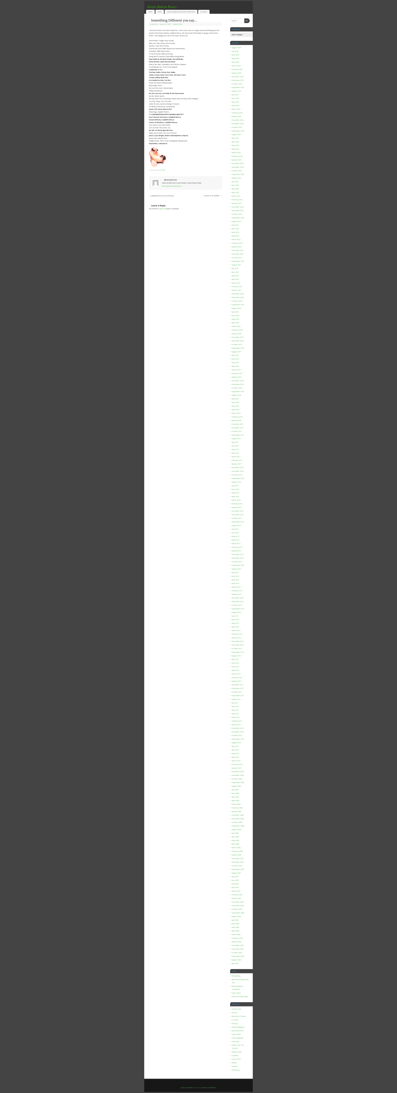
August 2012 (236, 656)
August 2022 (236, 221)
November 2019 (238, 341)
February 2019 (237, 373)
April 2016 (235, 496)
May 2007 (235, 884)
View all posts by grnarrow (172, 186)
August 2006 (236, 916)
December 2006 (238, 902)
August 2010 (236, 743)
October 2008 (237, 822)
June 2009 (235, 793)
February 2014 (237, 591)
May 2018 (235, 406)
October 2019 (237, 344)
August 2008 (236, 829)
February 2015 (237, 547)
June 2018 (235, 402)
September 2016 (238, 478)
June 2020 (235, 315)
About (160, 12)
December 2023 (238, 163)
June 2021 (235, 272)
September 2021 (238, 261)
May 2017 (235, 449)
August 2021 (236, 265)
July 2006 (235, 920)
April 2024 (235, 149)
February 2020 (237, 330)
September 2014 (238, 565)
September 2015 (238, 522)
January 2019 (236, 377)
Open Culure (236, 993)
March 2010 (236, 761)
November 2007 (238, 862)
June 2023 (235, 185)
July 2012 (235, 659)
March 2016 (236, 500)
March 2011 (236, 717)
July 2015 (235, 529)
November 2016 (238, 471)
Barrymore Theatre (239, 1016)
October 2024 (237, 127)
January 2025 (236, 116)
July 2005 (235, 963)
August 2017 (236, 438)
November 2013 (238, 601)
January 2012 (236, 681)
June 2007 (235, 880)
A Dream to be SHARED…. (213, 196)
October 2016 (237, 475)
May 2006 (235, 927)
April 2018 (235, 410)
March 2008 (236, 848)
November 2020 (238, 297)
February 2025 (237, 113)
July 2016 (235, 486)
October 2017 (237, 431)
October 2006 (237, 909)
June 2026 (235, 55)
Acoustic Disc (236, 1009)
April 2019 (235, 366)
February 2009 (237, 808)
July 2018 (235, 399)
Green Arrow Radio (161, 6)
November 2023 (238, 167)
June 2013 (235, 619)
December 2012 (238, 641)
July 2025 (235, 95)
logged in (161, 209)
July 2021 (235, 268)
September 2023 (238, 174)
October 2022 (237, 214)
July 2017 (235, 442)
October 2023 (237, 171)
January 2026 (236, 73)
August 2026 (236, 48)
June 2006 (235, 924)
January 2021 (236, 290)
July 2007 (235, 876)
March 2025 (236, 109)
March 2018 (236, 413)
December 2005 (238, 945)
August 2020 (236, 308)
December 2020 (238, 294)
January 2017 (236, 464)
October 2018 (237, 388)
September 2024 (238, 131)
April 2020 (235, 323)
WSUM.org (236, 1070)
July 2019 (235, 355)
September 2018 (238, 391)
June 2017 (235, 446)
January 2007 (236, 898)
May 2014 (235, 580)
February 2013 (237, 634)
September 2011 (238, 696)
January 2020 (236, 334)
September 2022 (238, 218)
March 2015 (236, 543)
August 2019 (236, 352)
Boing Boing (236, 976)
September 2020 (238, 305)
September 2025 (238, 87)
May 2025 (235, 102)
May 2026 (235, 58)
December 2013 (238, 598)
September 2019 (238, 348)
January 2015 (236, 551)
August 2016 (236, 482)
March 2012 (236, 674)
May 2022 (235, 232)
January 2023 (236, 203)
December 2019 (238, 337)
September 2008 (238, 826)
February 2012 (237, 677)
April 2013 (235, 627)
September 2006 (238, 913)
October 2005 (237, 953)
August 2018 (236, 395)
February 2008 (237, 851)
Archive (234, 1013)
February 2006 (237, 938)
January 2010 (236, 768)
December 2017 (238, 424)
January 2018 (236, 420)
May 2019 (235, 362)
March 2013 (236, 630)
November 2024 (238, 124)
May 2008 (235, 840)
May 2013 (235, 623)
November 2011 (238, 688)
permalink (162, 170)
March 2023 (236, 196)
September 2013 (238, 609)
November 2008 (238, 819)
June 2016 (235, 489)
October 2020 (237, 301)
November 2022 (238, 210)
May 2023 (235, 189)
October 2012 (237, 648)
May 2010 (235, 753)
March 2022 (236, 239)
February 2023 (237, 200)
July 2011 (235, 703)
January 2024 (236, 160)
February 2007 (237, 895)
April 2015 (235, 540)
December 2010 (238, 728)
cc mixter (235, 1020)
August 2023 (236, 178)
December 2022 (238, 207)
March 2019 (236, 370)
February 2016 (237, 504)
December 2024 (238, 120)
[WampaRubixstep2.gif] (158, 166)
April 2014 (235, 583)
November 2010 (238, 732)
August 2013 (236, 612)
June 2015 (235, 533)
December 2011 (238, 685)
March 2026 (236, 66)
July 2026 (235, 51)
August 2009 (236, 786)
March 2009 (236, 804)
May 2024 (235, 145)
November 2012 (238, 645)
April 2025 (235, 105)
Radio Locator (237, 1052)
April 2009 (235, 800)
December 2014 (238, 554)
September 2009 (238, 782)
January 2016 (236, 507)
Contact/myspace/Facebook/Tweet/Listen (181, 12)
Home (150, 12)
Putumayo (235, 1041)
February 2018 (237, 417)
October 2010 (237, 735)
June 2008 (235, 837)
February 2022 (237, 243)
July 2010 (235, 746)
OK (246, 21)
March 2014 (236, 587)
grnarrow (155, 24)
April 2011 (235, 714)
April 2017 (235, 453)
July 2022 (235, 225)
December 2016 (238, 467)
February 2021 (237, 286)
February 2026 (237, 69)
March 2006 (236, 934)
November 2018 (238, 384)
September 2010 (238, 739)
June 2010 (235, 750)
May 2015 (235, 536)
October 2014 (237, 562)
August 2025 (236, 91)
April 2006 (235, 931)
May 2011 (235, 710)
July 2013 (235, 616)
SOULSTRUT (236, 1059)
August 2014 (236, 569)
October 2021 (237, 257)
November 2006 (238, 905)
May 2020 (235, 319)
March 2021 (236, 283)
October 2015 (237, 518)
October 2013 (237, 605)
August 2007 (236, 873)
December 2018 (238, 381)
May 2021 (235, 276)
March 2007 (236, 891)
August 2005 (236, 960)
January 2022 (236, 247)
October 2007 (237, 866)
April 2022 (235, 236)
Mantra (205, 1088)
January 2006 (236, 942)
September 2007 (238, 869)
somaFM (235, 1055)
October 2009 (237, 779)
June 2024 (235, 142)
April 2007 (235, 887)
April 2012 (235, 670)
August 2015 (236, 525)
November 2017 (238, 428)
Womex (234, 1066)
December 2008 (238, 815)
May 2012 (235, 667)
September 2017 (238, 435)
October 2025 (237, 84)
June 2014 (235, 576)
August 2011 (236, 699)
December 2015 (238, 511)
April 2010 (235, 757)
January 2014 (236, 594)
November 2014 (238, 558)
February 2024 (237, 156)
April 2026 (235, 62)
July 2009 (235, 790)
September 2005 (238, 956)
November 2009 (238, 775)
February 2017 (237, 460)
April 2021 (235, 279)
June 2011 (235, 706)
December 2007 (238, 858)
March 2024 (236, 153)
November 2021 (238, 254)
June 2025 (235, 98)
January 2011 (236, 724)
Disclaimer (203, 12)
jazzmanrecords (237, 1031)
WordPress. (213, 1088)
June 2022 (235, 229)
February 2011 (237, 721)
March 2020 (236, 326)
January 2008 (236, 855)
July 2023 (235, 181)
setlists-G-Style (177, 24)
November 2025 (238, 80)
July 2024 (235, 138)
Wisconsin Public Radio (240, 996)
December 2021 (238, 250)
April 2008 (235, 844)
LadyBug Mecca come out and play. (162, 196)
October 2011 (237, 692)
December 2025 (238, 77)
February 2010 (237, 764)
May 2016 (235, 493)
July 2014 (235, 572)
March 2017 (236, 457)
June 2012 (235, 663)
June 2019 (235, 359)
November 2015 (238, 515)
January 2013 (236, 638)
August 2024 (236, 134)
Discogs (235, 1023)
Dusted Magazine (238, 1027)
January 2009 (236, 811)
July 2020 (235, 312)
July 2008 (235, 833)
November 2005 (238, 949)
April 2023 (235, 192)
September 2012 (238, 652)
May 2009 (235, 797)
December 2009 (238, 772)
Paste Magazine (237, 1038)
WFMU (234, 1063)
